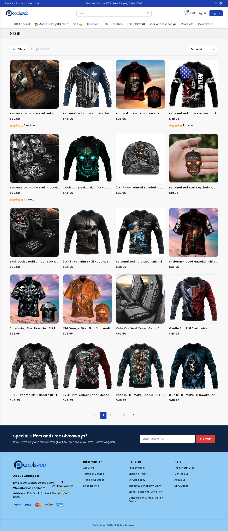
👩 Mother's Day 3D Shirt (51, 24)
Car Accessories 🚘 (163, 24)
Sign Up (202, 13)
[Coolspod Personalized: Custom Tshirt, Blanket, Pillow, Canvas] (17, 13)
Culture (118, 24)
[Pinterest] (221, 3)
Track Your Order (93, 479)
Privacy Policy (137, 467)
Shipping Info (91, 485)
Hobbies (92, 24)
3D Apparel (22, 24)
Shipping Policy (138, 473)
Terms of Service (93, 473)
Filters (21, 49)
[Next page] (133, 415)
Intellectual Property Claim (145, 485)
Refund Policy (137, 479)
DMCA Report (182, 485)
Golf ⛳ (77, 24)
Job (105, 24)
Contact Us (205, 24)
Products (187, 24)
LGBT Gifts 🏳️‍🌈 (136, 24)
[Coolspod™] (30, 465)
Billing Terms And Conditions (146, 491)
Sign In (216, 13)
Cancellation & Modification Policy (146, 499)
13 (124, 415)
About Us (88, 467)
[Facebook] (216, 3)
